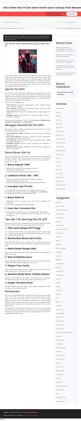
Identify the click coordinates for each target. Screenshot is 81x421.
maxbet (58, 282)
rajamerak (59, 290)
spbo (57, 393)
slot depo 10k (60, 340)
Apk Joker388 (60, 214)
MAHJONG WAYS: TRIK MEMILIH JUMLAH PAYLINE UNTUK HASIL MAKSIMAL (65, 67)
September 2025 (61, 150)
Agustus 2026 (60, 108)
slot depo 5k (59, 344)
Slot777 (58, 378)
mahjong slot (59, 271)
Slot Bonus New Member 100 (64, 332)
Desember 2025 (60, 139)
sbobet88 (59, 305)
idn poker (58, 244)
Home (60, 22)
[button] (63, 14)
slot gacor (59, 351)
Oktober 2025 (60, 146)
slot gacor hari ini (61, 355)
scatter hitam (60, 309)
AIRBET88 (59, 202)
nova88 (58, 286)
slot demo (59, 336)
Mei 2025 (58, 166)
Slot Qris (14, 39)
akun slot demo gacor (62, 210)
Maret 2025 (59, 173)
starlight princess (61, 397)
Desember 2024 (60, 185)
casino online (59, 233)
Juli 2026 (58, 112)
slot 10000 (42, 36)
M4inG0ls (8, 36)
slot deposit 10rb (30, 38)
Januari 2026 (59, 135)
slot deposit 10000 (20, 38)
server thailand (60, 313)
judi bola (58, 256)
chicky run (59, 237)
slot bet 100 (59, 325)
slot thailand (59, 374)
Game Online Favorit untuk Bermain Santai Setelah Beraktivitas (66, 73)
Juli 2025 (58, 158)
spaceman (59, 382)
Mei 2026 (58, 120)
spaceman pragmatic (62, 386)
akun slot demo (60, 206)
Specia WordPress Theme (31, 415)
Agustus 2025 (60, 154)
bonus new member (61, 229)
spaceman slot (60, 390)
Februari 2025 (60, 177)
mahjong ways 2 (60, 275)
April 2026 (59, 124)
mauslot (58, 279)
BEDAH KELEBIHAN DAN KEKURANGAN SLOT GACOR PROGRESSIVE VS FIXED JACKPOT (65, 49)
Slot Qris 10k (59, 367)
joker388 (58, 252)
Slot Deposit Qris (61, 348)
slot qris (58, 363)
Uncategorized (16, 36)
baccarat (58, 221)
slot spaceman (60, 370)
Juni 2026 (58, 116)
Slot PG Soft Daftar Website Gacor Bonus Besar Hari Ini (27, 44)
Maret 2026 (59, 127)
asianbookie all (60, 217)
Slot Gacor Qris (60, 359)
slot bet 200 (59, 328)
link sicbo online (60, 263)
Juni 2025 (58, 162)
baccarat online (60, 225)
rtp (57, 298)
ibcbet (58, 240)
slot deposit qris (39, 38)
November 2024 (60, 188)
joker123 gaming (61, 248)
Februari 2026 (60, 131)
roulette (58, 294)
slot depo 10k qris (11, 38)
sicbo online (59, 317)
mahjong (58, 267)
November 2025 (60, 143)
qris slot (25, 36)
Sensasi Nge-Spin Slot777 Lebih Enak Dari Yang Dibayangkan (65, 61)
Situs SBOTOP (60, 321)
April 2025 (59, 169)
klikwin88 (58, 260)
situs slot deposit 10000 (33, 36)
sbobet (58, 302)
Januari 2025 (59, 181)
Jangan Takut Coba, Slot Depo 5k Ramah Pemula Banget (65, 55)
